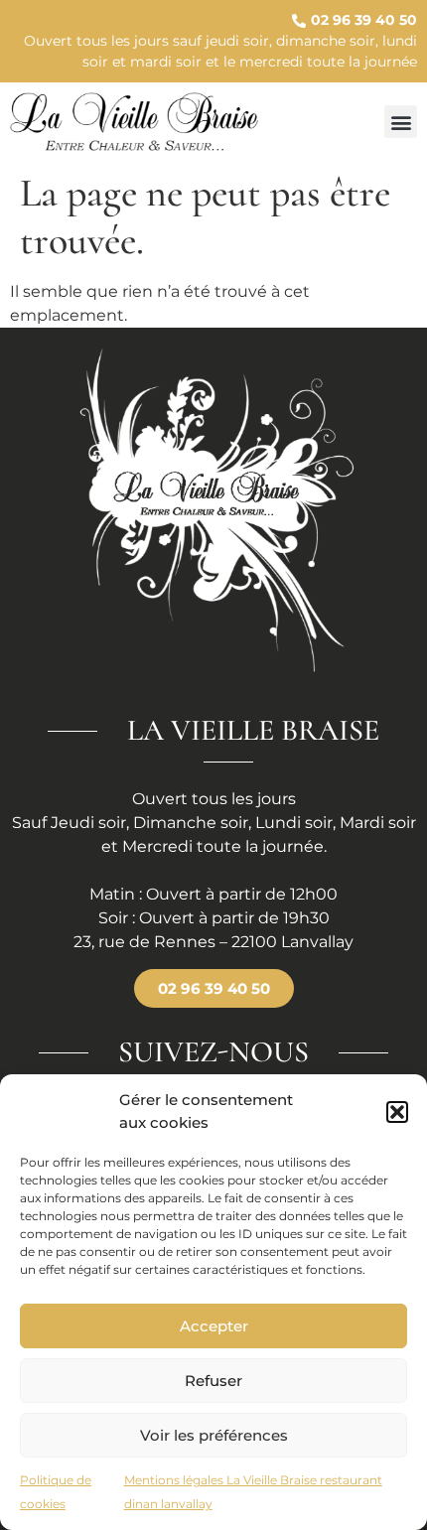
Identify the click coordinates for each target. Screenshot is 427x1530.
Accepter (214, 1326)
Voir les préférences (214, 1435)
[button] (397, 1112)
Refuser (213, 1380)
